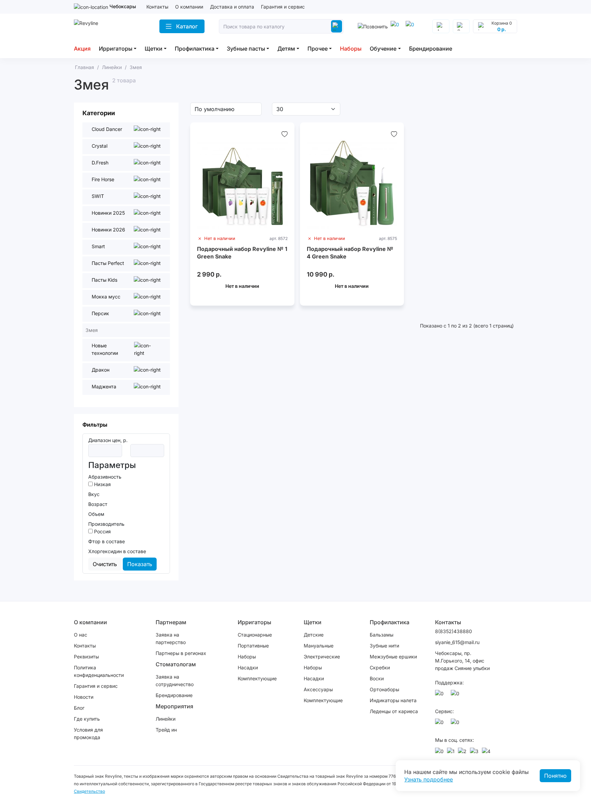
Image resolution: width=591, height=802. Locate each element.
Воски (377, 678)
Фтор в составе (106, 541)
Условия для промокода (88, 733)
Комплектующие (257, 678)
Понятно (555, 775)
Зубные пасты (246, 48)
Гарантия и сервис (283, 7)
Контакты (157, 7)
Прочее (317, 48)
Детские (314, 635)
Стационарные (255, 635)
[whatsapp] (440, 695)
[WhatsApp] (396, 26)
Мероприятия (174, 706)
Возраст (97, 504)
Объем (96, 514)
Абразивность (104, 477)
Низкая (102, 484)
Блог (79, 708)
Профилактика (194, 48)
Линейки (165, 719)
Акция (82, 48)
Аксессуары (318, 689)
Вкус (94, 494)
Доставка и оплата (232, 7)
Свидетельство (89, 791)
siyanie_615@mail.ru (457, 642)
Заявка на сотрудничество (175, 680)
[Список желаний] (284, 134)
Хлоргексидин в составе (117, 551)
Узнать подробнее (428, 779)
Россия (102, 531)
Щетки (153, 48)
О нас (80, 635)
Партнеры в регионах (181, 653)
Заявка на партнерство (171, 638)
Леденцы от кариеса (394, 711)
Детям (286, 48)
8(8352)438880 (453, 631)
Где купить (87, 719)
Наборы (351, 48)
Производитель (106, 524)
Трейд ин (166, 730)
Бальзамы (381, 635)
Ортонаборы (384, 689)
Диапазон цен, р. (108, 440)
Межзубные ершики (393, 656)
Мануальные (318, 646)
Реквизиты (86, 656)
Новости (83, 697)
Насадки (248, 667)
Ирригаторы (115, 48)
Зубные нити (384, 646)
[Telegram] (411, 26)
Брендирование (430, 48)
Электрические (322, 656)
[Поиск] (336, 26)
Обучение (383, 48)
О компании (189, 7)
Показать (139, 564)
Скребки (380, 667)
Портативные (253, 646)
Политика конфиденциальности (99, 671)
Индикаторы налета (393, 700)
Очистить (105, 564)
